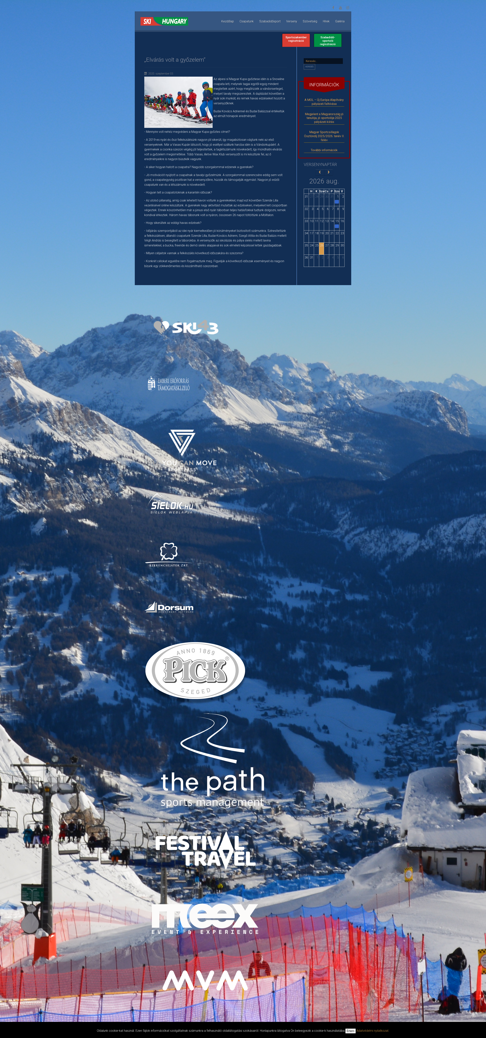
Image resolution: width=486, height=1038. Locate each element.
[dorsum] (169, 606)
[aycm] (182, 444)
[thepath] (214, 762)
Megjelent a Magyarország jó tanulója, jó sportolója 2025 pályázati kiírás (324, 118)
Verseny (291, 21)
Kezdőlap (227, 21)
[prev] (319, 172)
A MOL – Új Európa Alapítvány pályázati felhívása (324, 102)
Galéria (340, 21)
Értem (350, 1030)
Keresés (309, 67)
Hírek (326, 21)
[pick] (196, 673)
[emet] (169, 383)
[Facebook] (333, 7)
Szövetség (310, 21)
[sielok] (170, 503)
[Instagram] (347, 7)
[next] (328, 172)
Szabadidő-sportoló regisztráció (328, 41)
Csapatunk (247, 21)
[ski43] (185, 327)
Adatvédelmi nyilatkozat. (373, 1030)
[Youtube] (340, 7)
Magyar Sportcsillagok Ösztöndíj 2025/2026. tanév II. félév (324, 136)
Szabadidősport (270, 21)
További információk (324, 150)
